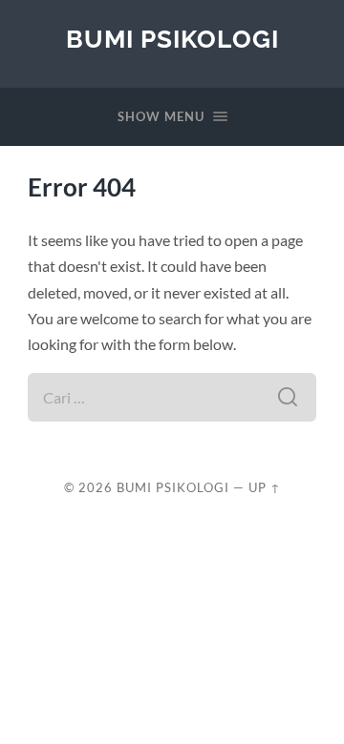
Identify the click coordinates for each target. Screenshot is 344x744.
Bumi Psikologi (172, 38)
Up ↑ (264, 487)
